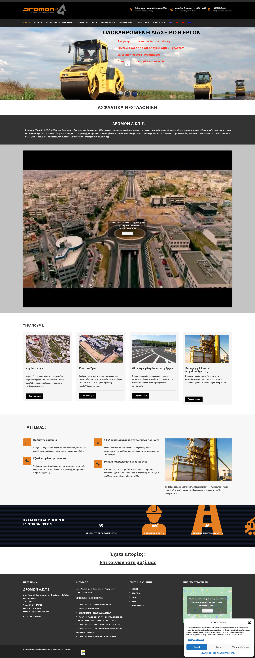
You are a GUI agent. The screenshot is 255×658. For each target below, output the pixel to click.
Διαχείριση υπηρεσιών (196, 640)
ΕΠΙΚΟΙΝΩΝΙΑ (159, 22)
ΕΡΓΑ (94, 22)
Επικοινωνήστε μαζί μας (128, 562)
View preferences (240, 647)
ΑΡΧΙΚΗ (26, 22)
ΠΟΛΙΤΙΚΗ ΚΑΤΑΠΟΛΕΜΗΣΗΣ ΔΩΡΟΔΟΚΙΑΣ (97, 636)
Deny (218, 647)
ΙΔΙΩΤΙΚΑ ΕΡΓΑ (126, 22)
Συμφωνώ (127, 233)
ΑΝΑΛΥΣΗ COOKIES (208, 653)
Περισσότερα (35, 396)
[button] (249, 622)
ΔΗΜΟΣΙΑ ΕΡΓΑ (108, 22)
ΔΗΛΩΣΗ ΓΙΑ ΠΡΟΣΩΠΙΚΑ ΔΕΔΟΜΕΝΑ (95, 613)
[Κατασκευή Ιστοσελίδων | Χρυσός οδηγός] (83, 652)
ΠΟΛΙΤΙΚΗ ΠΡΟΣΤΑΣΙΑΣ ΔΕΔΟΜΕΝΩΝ (95, 604)
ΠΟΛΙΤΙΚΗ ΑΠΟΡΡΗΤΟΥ (226, 653)
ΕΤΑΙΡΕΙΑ (38, 22)
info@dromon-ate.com (222, 11)
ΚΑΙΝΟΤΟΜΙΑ (143, 22)
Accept (197, 647)
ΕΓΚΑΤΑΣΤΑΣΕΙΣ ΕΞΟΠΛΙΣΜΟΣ (60, 22)
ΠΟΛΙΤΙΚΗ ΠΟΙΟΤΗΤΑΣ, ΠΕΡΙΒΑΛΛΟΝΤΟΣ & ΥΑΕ (99, 624)
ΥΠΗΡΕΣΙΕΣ (83, 22)
